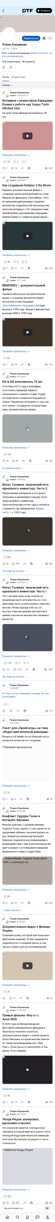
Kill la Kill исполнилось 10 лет (22, 381)
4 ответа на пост (11, 468)
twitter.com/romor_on (41, 53)
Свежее (6, 85)
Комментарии (18, 77)
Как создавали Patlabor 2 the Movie (26, 185)
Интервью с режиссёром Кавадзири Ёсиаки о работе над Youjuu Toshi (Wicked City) (27, 104)
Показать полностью (14, 154)
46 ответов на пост (13, 676)
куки (21, 1208)
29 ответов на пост (13, 571)
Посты (5, 77)
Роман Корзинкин (19, 92)
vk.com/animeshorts (13, 56)
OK (47, 1208)
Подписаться (31, 38)
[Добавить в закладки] (11, 711)
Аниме (13, 95)
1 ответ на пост (11, 910)
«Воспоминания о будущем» (18, 305)
